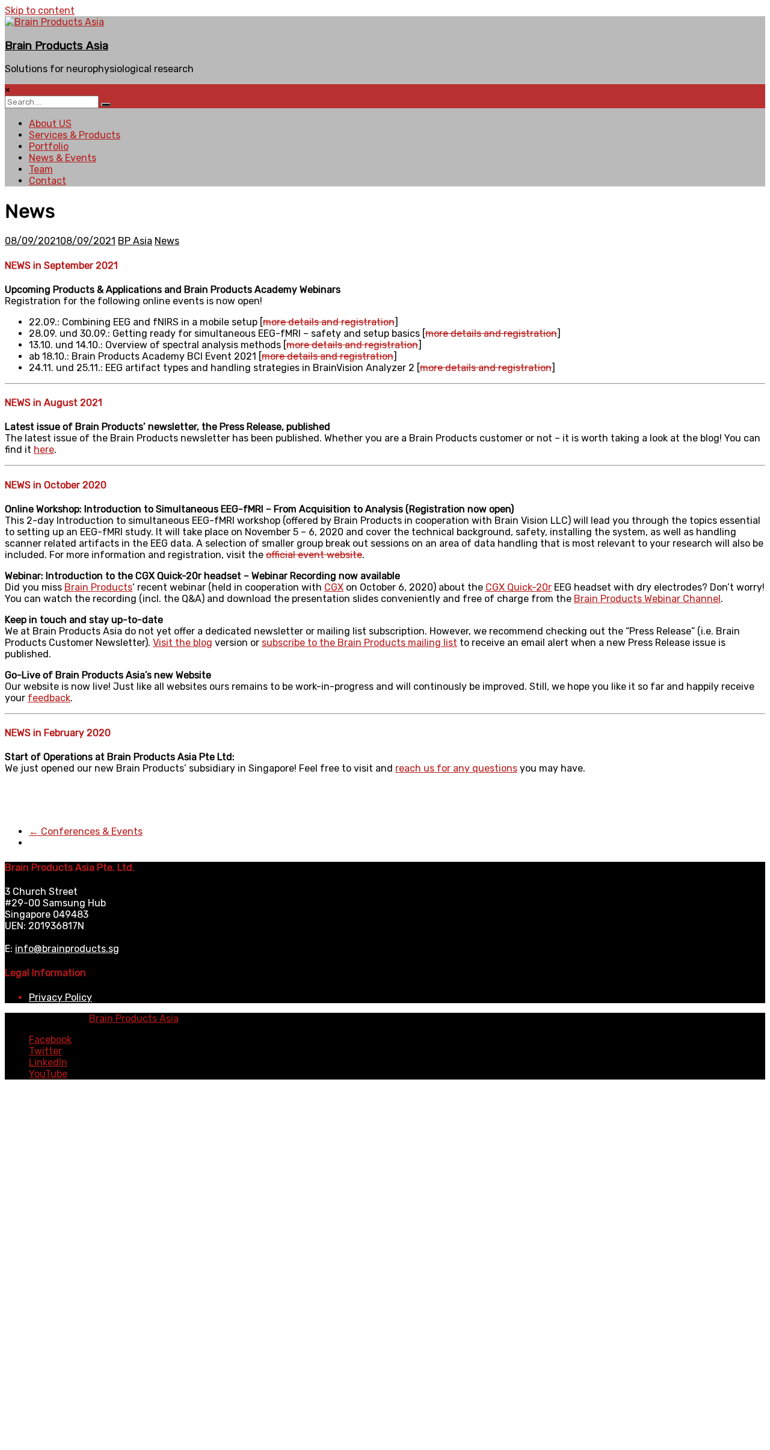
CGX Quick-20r (518, 587)
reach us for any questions (456, 768)
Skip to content (40, 10)
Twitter (45, 1051)
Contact (47, 180)
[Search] (106, 104)
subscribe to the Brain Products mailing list (359, 642)
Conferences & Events (86, 831)
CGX (333, 587)
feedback (49, 698)
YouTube (48, 1074)
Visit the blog (182, 642)
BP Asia (135, 241)
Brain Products (98, 587)
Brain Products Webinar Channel (647, 598)
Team (41, 169)
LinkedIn (48, 1062)
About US (50, 123)
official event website (314, 555)
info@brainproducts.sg (67, 948)
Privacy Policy (60, 997)
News (167, 241)
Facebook (50, 1039)
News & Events (62, 158)
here (44, 449)
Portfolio (49, 146)
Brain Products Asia (56, 45)
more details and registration (329, 322)
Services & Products (74, 135)
